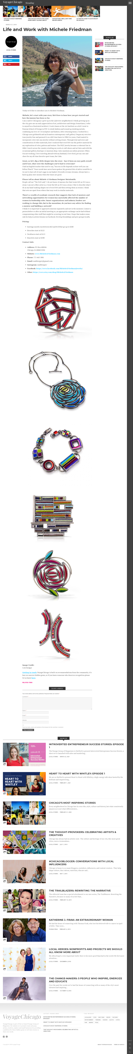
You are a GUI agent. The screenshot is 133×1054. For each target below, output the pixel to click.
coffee (118, 1020)
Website (24, 720)
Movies (108, 1017)
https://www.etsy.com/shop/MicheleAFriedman (53, 272)
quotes (111, 1020)
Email (24, 715)
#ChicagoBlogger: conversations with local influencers (81, 863)
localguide (88, 1017)
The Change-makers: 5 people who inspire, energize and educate (85, 980)
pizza (96, 1022)
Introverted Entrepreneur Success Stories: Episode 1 (86, 746)
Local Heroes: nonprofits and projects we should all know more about (85, 951)
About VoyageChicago (105, 1044)
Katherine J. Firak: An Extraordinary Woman (81, 919)
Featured (115, 1017)
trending (98, 1020)
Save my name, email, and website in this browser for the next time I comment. (42, 727)
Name (24, 710)
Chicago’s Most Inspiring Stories (72, 802)
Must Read (101, 1017)
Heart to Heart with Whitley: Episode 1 (77, 773)
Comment (25, 696)
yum (86, 1022)
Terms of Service (119, 1044)
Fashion (105, 1020)
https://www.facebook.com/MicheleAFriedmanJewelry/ (59, 268)
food (94, 1017)
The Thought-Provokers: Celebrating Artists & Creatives (82, 834)
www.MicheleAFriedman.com (47, 254)
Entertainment (89, 1020)
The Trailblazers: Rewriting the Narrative (80, 890)
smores (91, 1022)
